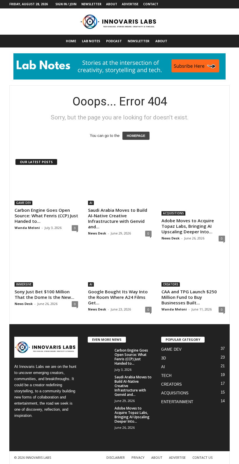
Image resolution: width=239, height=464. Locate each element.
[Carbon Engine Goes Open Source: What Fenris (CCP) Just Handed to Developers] (46, 188)
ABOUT (111, 4)
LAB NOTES (91, 41)
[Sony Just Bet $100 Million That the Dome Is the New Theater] (46, 270)
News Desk (97, 233)
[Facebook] (189, 4)
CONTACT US (202, 457)
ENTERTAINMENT (177, 402)
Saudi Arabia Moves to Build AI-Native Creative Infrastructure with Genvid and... (117, 218)
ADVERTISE (130, 4)
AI (90, 203)
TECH (166, 375)
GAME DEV (23, 203)
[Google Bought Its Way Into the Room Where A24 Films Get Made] (120, 270)
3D (163, 358)
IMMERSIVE (23, 284)
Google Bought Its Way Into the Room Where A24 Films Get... (118, 297)
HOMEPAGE (136, 135)
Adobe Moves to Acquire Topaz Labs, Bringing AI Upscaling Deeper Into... (187, 226)
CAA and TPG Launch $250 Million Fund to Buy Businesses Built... (189, 297)
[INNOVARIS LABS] (119, 21)
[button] (221, 41)
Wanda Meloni (27, 227)
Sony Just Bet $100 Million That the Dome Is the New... (44, 294)
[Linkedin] (207, 4)
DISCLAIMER (115, 457)
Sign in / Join (65, 4)
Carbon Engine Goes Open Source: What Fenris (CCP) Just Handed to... (46, 215)
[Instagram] (198, 4)
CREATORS (170, 284)
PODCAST (114, 41)
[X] (216, 4)
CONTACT (150, 4)
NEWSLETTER (91, 4)
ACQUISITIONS (173, 213)
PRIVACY (138, 457)
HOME (71, 41)
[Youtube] (225, 4)
